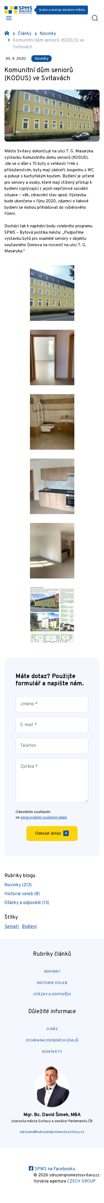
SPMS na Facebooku (54, 1169)
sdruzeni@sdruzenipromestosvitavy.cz (52, 1132)
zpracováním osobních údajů (44, 818)
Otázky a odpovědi (52, 994)
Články (24, 34)
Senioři (12, 927)
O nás (52, 1029)
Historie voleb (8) (22, 894)
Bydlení (29, 927)
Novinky (48, 34)
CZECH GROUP (81, 1181)
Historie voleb (52, 983)
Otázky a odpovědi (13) (26, 903)
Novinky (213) (18, 885)
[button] (8, 18)
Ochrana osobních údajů (52, 1040)
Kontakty (52, 1052)
